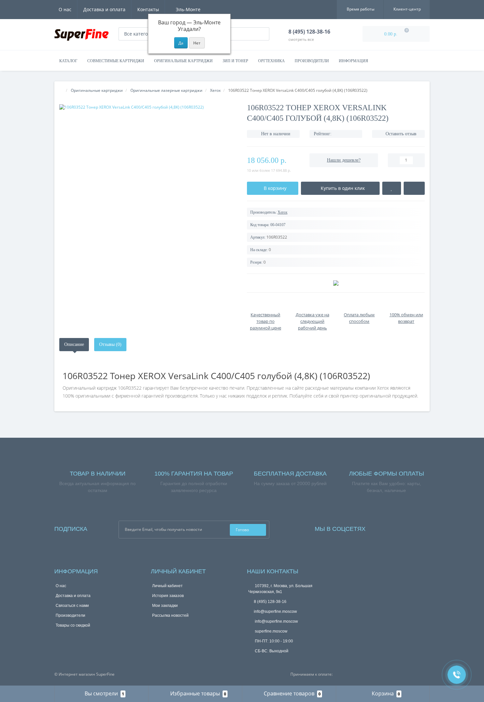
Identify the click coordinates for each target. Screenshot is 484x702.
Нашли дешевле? (344, 160)
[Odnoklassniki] (406, 527)
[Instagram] (388, 527)
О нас (65, 9)
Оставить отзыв (401, 133)
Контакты (148, 9)
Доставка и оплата (104, 9)
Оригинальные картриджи (183, 61)
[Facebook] (379, 527)
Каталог (68, 61)
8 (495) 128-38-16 (270, 601)
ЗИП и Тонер (235, 61)
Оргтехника (271, 61)
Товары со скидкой (73, 625)
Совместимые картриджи (115, 61)
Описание (74, 344)
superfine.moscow (270, 631)
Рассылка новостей (170, 615)
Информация (353, 61)
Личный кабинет (167, 586)
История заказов (168, 595)
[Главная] (61, 90)
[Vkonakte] (397, 527)
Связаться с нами (72, 605)
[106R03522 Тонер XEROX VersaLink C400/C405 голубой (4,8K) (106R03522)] (148, 107)
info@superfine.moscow (275, 611)
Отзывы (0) (110, 344)
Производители (312, 61)
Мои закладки (165, 605)
